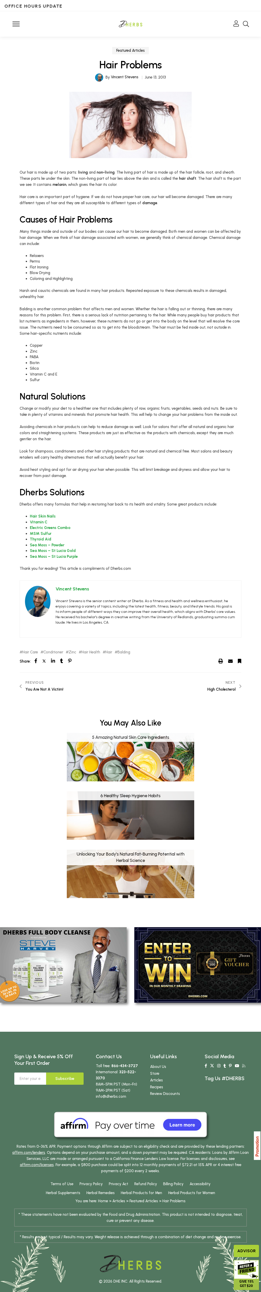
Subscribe (64, 1078)
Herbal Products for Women (191, 1193)
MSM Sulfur (40, 533)
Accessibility (200, 1184)
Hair (109, 652)
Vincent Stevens (124, 77)
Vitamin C (38, 522)
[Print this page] (220, 661)
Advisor (246, 1250)
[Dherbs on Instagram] (218, 1066)
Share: (25, 661)
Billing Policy (173, 1184)
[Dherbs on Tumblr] (225, 1066)
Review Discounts (165, 1093)
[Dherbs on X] (212, 1066)
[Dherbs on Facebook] (206, 1066)
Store (154, 1073)
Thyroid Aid (40, 539)
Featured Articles (130, 50)
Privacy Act (118, 1184)
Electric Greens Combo (50, 527)
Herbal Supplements (63, 1193)
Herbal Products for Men (141, 1193)
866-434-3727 (124, 1066)
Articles (156, 1080)
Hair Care (30, 652)
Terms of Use (61, 1184)
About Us (158, 1066)
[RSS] (243, 1066)
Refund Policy (145, 1184)
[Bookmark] (239, 661)
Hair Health (91, 652)
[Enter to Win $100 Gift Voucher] (197, 964)
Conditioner (53, 652)
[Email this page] (230, 661)
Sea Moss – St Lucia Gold (53, 550)
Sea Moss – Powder (47, 545)
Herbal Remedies (100, 1193)
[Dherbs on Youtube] (237, 1066)
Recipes (156, 1087)
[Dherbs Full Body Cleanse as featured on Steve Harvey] (63, 964)
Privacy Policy (91, 1184)
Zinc (72, 652)
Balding (124, 652)
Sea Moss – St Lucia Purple (54, 556)
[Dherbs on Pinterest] (230, 1066)
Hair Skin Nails (43, 516)
